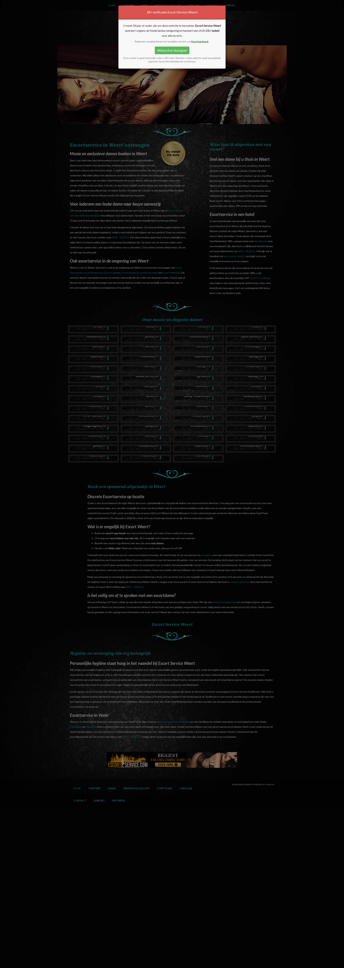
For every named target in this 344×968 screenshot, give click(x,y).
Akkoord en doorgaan (172, 50)
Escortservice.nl (200, 41)
